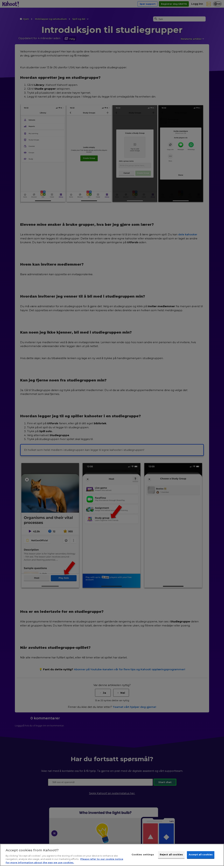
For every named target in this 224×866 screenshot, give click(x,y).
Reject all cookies (171, 854)
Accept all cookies (201, 854)
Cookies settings (143, 854)
